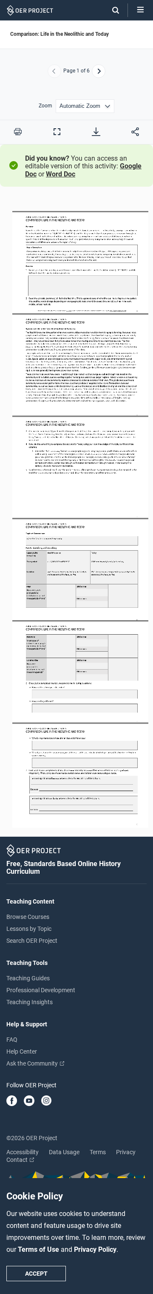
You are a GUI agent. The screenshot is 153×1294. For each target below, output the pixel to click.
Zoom (45, 106)
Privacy (126, 1152)
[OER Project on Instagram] (46, 1101)
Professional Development (40, 990)
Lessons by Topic (28, 928)
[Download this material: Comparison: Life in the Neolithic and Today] (96, 132)
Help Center (21, 1051)
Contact (17, 1159)
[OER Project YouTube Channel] (29, 1101)
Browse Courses (27, 916)
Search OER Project (31, 940)
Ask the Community (32, 1063)
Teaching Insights (29, 1002)
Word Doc (60, 174)
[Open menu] (140, 10)
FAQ (11, 1039)
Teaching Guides (28, 978)
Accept (36, 1273)
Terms (98, 1152)
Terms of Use (39, 1249)
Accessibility (22, 1152)
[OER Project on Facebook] (11, 1101)
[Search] (111, 10)
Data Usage (64, 1152)
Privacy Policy (95, 1249)
